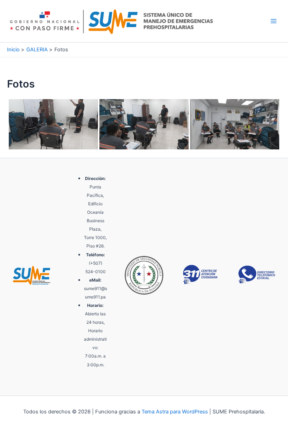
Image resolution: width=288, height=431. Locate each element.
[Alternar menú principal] (273, 21)
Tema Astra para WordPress (175, 412)
